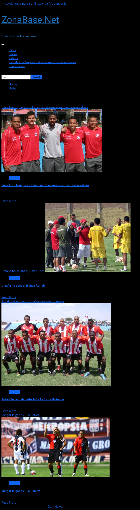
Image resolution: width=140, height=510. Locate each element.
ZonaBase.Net (30, 20)
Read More (8, 201)
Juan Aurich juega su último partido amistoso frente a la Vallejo (44, 107)
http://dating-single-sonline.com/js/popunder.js (33, 3)
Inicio (12, 50)
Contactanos (17, 66)
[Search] (2, 73)
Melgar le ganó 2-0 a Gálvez (20, 415)
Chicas (13, 54)
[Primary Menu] (2, 44)
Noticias (14, 178)
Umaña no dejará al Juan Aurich (22, 271)
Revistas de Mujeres (42, 62)
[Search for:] (16, 77)
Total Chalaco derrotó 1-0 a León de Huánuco (32, 301)
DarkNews (55, 507)
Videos (13, 58)
